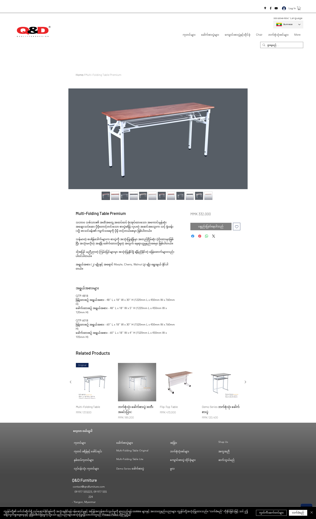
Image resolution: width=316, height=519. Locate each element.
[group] (158, 391)
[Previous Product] (70, 382)
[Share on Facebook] (193, 236)
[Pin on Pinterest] (200, 236)
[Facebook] (270, 8)
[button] (299, 8)
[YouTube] (276, 8)
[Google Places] (265, 8)
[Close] (311, 512)
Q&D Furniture (84, 480)
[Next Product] (245, 382)
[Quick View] (137, 382)
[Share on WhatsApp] (206, 236)
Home (79, 74)
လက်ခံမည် (298, 512)
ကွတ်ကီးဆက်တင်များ (271, 512)
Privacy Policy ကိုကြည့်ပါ (116, 514)
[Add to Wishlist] (236, 226)
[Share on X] (213, 236)
